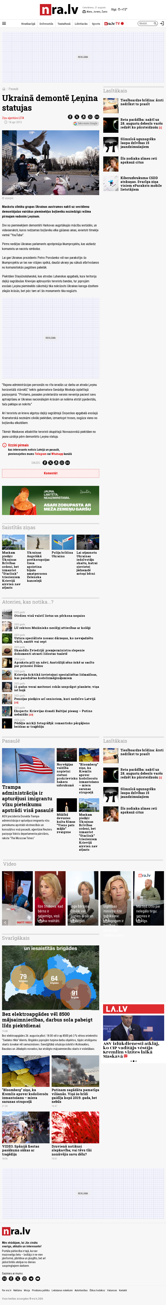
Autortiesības (81, 1290)
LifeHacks (81, 23)
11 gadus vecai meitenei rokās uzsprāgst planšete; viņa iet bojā (56, 688)
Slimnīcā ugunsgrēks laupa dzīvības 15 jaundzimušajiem (138, 143)
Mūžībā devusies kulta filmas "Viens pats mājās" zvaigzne (66, 823)
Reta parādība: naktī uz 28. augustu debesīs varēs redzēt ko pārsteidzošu (141, 123)
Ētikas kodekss (97, 1290)
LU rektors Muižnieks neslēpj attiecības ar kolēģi (52, 628)
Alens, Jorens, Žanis (94, 12)
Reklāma (17, 1290)
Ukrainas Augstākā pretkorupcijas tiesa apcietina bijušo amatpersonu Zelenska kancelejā (38, 566)
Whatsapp (57, 454)
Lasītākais (115, 90)
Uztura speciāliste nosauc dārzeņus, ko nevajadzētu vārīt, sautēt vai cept (53, 639)
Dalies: (36, 462)
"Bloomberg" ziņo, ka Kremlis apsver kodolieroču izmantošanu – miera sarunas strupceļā (89, 778)
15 (16, 702)
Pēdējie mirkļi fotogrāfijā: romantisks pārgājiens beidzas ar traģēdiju (52, 724)
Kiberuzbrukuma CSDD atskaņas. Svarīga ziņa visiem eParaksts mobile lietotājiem (141, 184)
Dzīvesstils (46, 23)
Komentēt (50, 473)
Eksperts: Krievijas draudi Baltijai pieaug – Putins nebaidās (53, 712)
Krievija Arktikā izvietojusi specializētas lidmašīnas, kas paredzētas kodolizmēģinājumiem (55, 676)
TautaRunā (63, 23)
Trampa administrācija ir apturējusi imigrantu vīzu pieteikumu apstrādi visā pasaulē (27, 798)
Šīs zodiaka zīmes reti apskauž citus (138, 160)
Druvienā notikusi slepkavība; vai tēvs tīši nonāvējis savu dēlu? (72, 1150)
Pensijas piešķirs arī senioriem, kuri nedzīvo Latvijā (54, 699)
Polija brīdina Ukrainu (62, 554)
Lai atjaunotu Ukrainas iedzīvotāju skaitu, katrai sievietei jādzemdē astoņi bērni (87, 563)
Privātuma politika (41, 1290)
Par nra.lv (6, 1290)
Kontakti (123, 1290)
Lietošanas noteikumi (62, 1290)
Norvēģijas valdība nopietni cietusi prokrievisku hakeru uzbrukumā (67, 774)
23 (31, 714)
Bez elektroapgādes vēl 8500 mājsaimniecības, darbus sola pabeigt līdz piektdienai (47, 1020)
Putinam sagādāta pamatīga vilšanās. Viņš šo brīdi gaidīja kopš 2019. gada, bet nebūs (75, 1096)
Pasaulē (13, 89)
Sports (96, 23)
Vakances (112, 1290)
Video (9, 864)
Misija (27, 1290)
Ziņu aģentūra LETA (13, 118)
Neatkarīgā (28, 23)
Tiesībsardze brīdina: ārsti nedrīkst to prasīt (142, 102)
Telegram (41, 454)
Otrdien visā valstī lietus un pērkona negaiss (49, 616)
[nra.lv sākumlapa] (59, 9)
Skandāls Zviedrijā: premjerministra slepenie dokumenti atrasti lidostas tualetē (49, 652)
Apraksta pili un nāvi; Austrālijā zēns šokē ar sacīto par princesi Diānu (54, 664)
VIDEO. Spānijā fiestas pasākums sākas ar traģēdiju (20, 1150)
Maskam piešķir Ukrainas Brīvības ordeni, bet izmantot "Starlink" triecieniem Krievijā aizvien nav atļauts (11, 570)
